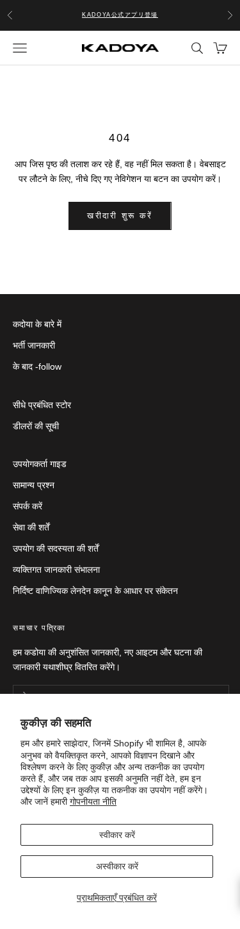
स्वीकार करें (117, 835)
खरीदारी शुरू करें (119, 215)
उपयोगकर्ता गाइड (40, 464)
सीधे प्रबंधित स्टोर (42, 405)
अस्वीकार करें (117, 866)
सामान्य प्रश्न (33, 485)
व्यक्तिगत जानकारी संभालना (56, 569)
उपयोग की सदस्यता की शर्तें (56, 548)
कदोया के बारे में (37, 324)
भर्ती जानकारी (34, 345)
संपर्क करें (27, 506)
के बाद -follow (37, 366)
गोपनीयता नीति (93, 801)
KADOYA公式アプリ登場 (120, 15)
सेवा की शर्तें (31, 527)
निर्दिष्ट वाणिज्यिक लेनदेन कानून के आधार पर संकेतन (95, 591)
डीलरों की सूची (36, 426)
